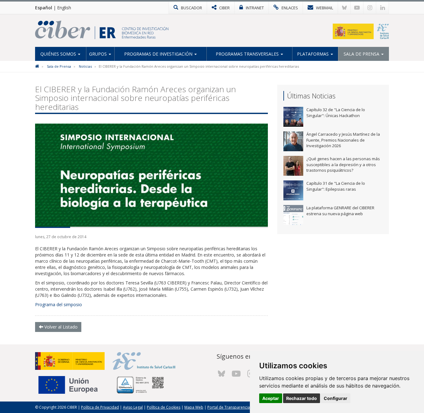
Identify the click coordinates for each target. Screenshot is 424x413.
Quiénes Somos (58, 54)
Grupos (98, 54)
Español (43, 8)
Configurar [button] (335, 398)
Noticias (85, 66)
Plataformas (313, 54)
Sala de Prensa (362, 54)
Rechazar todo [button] (301, 398)
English (64, 8)
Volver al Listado (60, 327)
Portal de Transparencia (228, 407)
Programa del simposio (58, 304)
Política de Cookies (163, 407)
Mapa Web (193, 407)
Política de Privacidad (100, 407)
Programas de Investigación (159, 54)
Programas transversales (248, 54)
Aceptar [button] (270, 398)
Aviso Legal (133, 407)
